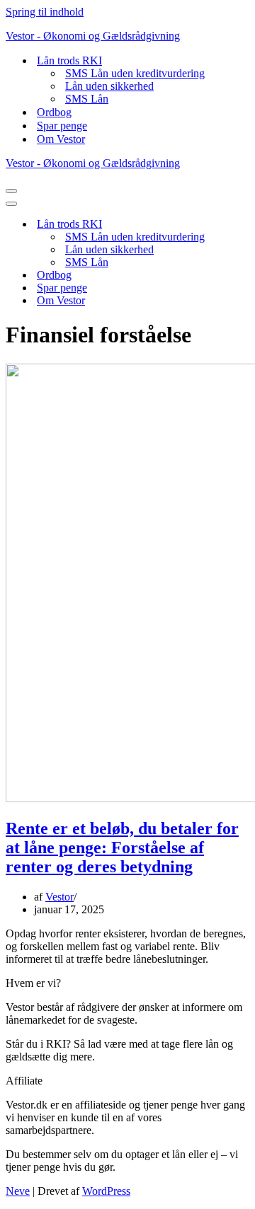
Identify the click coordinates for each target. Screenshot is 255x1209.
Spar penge (62, 126)
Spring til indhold (45, 12)
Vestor (59, 897)
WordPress (106, 1191)
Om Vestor (61, 139)
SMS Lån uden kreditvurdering (135, 73)
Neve (18, 1191)
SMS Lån (86, 99)
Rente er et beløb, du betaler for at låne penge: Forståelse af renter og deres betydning (122, 847)
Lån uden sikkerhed (109, 86)
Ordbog (54, 112)
